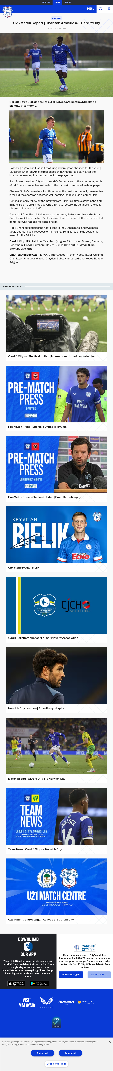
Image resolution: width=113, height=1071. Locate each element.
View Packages (71, 974)
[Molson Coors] (86, 1002)
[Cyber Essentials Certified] (56, 1022)
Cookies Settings (57, 1064)
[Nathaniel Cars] (66, 1002)
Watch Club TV (99, 974)
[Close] (110, 1042)
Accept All (70, 1053)
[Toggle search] (101, 9)
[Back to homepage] (7, 12)
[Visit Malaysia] (27, 1002)
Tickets (46, 2)
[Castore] (47, 1002)
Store (68, 2)
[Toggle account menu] (109, 9)
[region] (56, 1054)
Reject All (42, 1053)
